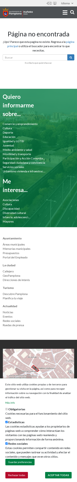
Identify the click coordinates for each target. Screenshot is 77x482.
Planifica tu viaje (13, 298)
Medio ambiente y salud (17, 149)
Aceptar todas (58, 475)
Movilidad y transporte (17, 154)
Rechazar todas (16, 475)
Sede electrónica (54, 3)
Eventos (8, 316)
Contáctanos (48, 3)
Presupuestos (11, 253)
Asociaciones (11, 200)
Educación (9, 136)
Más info (10, 402)
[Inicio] (18, 12)
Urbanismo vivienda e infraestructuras (24, 171)
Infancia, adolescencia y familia (17, 217)
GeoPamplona (11, 275)
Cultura (7, 128)
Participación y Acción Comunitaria (24, 158)
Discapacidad (11, 208)
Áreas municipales (14, 244)
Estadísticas (16, 422)
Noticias (8, 312)
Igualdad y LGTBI (13, 141)
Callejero (8, 271)
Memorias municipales (16, 248)
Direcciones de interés (16, 280)
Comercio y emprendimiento (20, 124)
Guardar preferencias (20, 462)
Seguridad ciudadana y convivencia (24, 162)
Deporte (8, 132)
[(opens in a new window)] (38, 368)
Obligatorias (16, 409)
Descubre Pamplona (15, 294)
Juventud (8, 145)
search (71, 12)
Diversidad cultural (14, 212)
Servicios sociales (13, 167)
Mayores (8, 221)
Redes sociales (12, 320)
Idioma (65, 3)
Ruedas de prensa (13, 325)
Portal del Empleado (15, 257)
